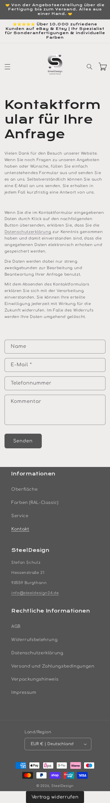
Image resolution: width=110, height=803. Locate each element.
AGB (16, 626)
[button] (7, 66)
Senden (23, 441)
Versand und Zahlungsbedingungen (52, 666)
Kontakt (20, 529)
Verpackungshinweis (34, 679)
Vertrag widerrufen (55, 797)
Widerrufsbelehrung (34, 639)
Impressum (23, 692)
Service (19, 516)
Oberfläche (24, 489)
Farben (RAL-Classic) (35, 502)
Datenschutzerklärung (28, 232)
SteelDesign (62, 786)
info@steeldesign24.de (35, 593)
